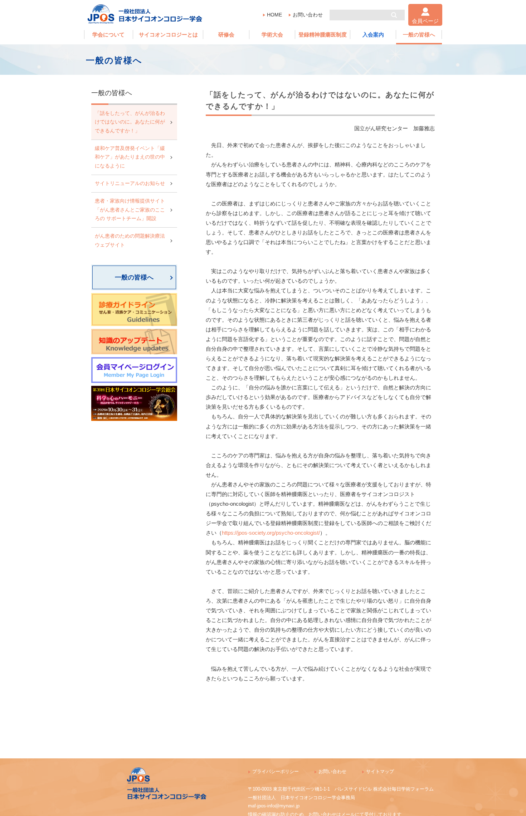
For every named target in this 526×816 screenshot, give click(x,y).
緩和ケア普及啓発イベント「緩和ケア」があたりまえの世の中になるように (130, 157)
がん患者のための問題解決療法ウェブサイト (130, 240)
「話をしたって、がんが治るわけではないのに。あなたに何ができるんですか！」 (130, 122)
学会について (108, 34)
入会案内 (373, 34)
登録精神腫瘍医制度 (322, 34)
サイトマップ (380, 771)
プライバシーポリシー (275, 771)
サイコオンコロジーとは (168, 34)
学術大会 (272, 34)
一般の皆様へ (419, 34)
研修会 (226, 34)
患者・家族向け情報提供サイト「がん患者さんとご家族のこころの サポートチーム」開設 (130, 209)
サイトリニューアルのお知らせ (130, 183)
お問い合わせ (308, 15)
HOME (274, 15)
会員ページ (425, 21)
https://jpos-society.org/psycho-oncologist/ (271, 533)
